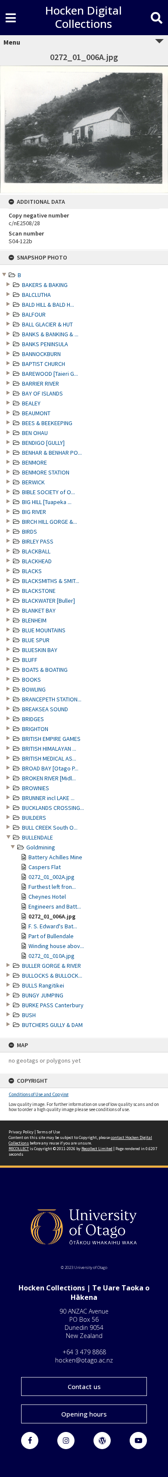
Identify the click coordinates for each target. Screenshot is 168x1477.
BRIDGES (33, 719)
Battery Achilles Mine (55, 857)
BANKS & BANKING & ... (50, 334)
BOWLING (34, 689)
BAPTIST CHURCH (43, 364)
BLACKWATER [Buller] (48, 600)
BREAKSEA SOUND (45, 709)
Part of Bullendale (51, 936)
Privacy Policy (21, 1132)
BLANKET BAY (39, 610)
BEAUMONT (36, 413)
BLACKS (32, 571)
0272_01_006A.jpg (51, 916)
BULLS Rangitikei (43, 985)
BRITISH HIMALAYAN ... (49, 748)
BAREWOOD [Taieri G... (50, 374)
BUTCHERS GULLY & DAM (52, 1025)
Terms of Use (48, 1132)
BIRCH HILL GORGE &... (49, 522)
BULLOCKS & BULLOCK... (52, 975)
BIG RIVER (34, 512)
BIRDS (29, 531)
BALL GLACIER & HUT (47, 324)
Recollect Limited (96, 1148)
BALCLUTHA (36, 295)
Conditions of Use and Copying (38, 1094)
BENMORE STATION (45, 472)
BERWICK (33, 482)
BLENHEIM (34, 620)
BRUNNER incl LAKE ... (48, 798)
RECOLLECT (19, 1148)
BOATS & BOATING (45, 670)
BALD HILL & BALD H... (48, 304)
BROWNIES (35, 788)
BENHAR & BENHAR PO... (52, 452)
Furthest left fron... (52, 887)
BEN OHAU (35, 433)
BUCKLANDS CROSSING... (53, 808)
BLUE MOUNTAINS (43, 630)
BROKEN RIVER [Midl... (49, 778)
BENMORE (34, 462)
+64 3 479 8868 (84, 1352)
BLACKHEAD (37, 561)
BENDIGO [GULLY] (43, 443)
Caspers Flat (44, 867)
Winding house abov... (56, 946)
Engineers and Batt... (54, 906)
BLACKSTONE (39, 591)
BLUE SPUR (36, 640)
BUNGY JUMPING (42, 995)
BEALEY (31, 403)
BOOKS (31, 679)
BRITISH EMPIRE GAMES (51, 739)
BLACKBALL (36, 551)
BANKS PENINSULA (45, 344)
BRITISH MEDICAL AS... (49, 758)
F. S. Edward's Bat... (52, 926)
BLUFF (29, 660)
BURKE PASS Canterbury (53, 1005)
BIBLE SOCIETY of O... (48, 492)
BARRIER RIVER (40, 383)
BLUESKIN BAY (39, 650)
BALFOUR (34, 314)
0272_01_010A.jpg (51, 956)
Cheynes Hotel (47, 896)
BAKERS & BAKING (45, 285)
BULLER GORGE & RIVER (51, 966)
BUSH (29, 1015)
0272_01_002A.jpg (51, 877)
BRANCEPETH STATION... (51, 699)
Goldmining (40, 847)
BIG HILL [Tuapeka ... (47, 502)
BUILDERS (34, 818)
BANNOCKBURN (41, 354)
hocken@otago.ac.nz (84, 1360)
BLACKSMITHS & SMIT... (50, 581)
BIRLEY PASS (37, 541)
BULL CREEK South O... (50, 827)
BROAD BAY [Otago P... (50, 768)
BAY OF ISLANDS (42, 393)
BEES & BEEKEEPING (47, 423)
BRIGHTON (35, 729)
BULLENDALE (37, 837)
